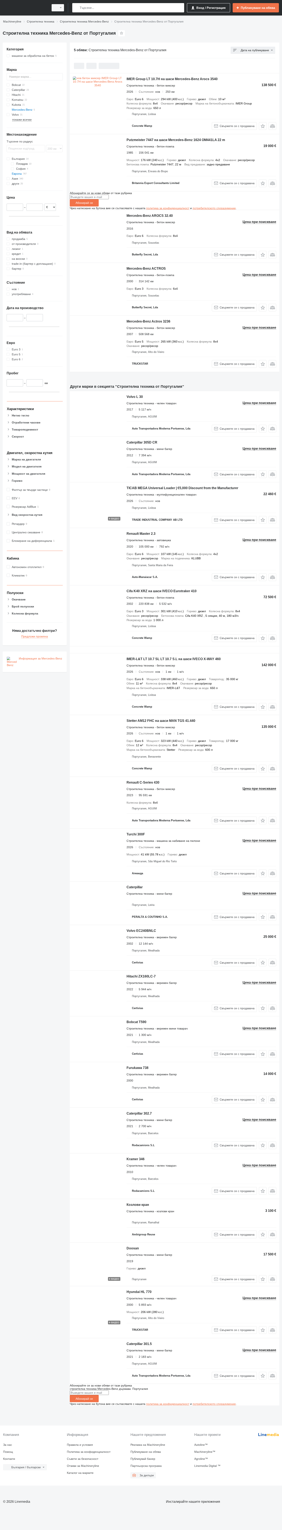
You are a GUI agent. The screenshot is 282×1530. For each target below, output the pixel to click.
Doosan (133, 1248)
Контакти (9, 1458)
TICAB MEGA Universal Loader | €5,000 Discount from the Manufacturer (182, 488)
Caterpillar (135, 887)
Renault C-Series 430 (143, 782)
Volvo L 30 (135, 397)
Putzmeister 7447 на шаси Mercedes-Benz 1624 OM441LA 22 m (176, 140)
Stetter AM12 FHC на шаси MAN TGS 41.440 (161, 720)
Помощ (8, 1451)
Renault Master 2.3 (141, 533)
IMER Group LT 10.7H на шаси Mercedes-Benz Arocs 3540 (172, 79)
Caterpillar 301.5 (139, 1344)
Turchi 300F (136, 834)
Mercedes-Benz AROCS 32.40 (150, 215)
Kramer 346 (136, 1159)
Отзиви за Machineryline (83, 1465)
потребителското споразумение (214, 208)
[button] (263, 126)
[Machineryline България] (24, 7)
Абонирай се (84, 202)
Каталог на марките (80, 1472)
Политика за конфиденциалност (88, 1451)
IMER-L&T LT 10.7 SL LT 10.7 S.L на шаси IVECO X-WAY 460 (174, 659)
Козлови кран (138, 1204)
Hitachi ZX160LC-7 (141, 976)
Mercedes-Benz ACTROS (146, 268)
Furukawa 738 (137, 1068)
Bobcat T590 (136, 1022)
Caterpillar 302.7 (139, 1113)
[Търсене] (76, 7)
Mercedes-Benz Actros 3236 (148, 321)
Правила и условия (80, 1444)
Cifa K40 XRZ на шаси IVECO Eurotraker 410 (162, 591)
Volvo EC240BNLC (141, 930)
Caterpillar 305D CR (142, 442)
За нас (7, 1444)
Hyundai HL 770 (139, 1292)
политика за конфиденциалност (167, 208)
